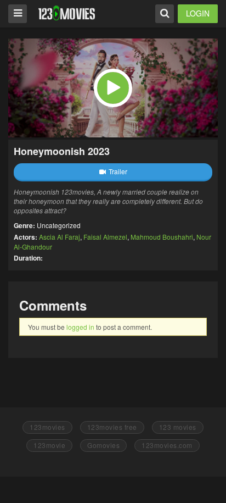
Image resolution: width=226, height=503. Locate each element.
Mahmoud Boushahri (162, 236)
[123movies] (66, 12)
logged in (80, 326)
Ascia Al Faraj (59, 236)
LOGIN (198, 13)
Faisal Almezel (105, 236)
